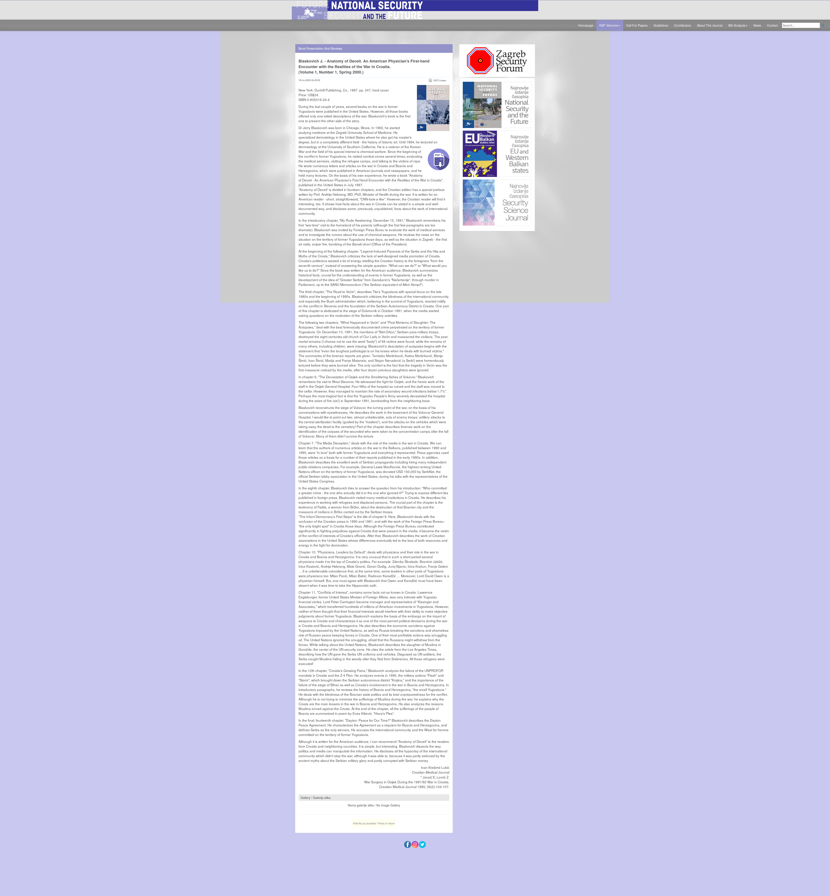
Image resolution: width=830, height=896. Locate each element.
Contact (772, 25)
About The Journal (709, 25)
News (757, 25)
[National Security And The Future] (415, 9)
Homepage (585, 25)
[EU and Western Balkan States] (497, 153)
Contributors (682, 25)
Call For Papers (637, 25)
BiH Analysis (736, 25)
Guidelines (661, 25)
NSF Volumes (608, 25)
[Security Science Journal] (497, 201)
